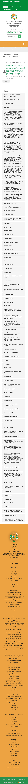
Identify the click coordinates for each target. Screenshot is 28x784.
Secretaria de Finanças (14, 600)
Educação (14, 740)
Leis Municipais (14, 573)
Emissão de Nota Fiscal (14, 690)
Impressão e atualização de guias (14, 641)
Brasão (14, 548)
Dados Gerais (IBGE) (14, 557)
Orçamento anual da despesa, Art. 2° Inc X (14, 645)
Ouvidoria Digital (7, 9)
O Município (14, 544)
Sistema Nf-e (14, 687)
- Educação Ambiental (14, 751)
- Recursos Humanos (14, 764)
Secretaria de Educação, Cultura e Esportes (14, 599)
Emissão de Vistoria (14, 678)
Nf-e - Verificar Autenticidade (14, 660)
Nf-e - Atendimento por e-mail (14, 664)
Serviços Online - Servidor (14, 694)
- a (7, 6)
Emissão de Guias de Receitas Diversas (14, 632)
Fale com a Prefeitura (17, 6)
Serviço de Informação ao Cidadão (14, 578)
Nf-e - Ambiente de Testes (14, 667)
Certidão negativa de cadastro (14, 636)
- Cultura (14, 760)
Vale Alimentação (14, 707)
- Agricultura (14, 753)
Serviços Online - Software (14, 714)
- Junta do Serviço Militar (14, 762)
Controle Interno (14, 608)
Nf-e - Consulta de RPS (14, 658)
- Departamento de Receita (14, 766)
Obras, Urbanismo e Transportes (13, 767)
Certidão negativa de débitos (14, 634)
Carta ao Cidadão (14, 733)
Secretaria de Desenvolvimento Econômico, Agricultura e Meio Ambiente (14, 597)
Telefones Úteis (14, 575)
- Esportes (14, 758)
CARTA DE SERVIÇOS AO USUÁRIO (14, 735)
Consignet (14, 705)
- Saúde (14, 757)
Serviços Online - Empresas (14, 655)
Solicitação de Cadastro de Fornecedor (14, 638)
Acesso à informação (7, 1)
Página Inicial (13, 48)
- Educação (14, 749)
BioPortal (14, 709)
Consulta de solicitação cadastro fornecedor (14, 640)
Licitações (14, 689)
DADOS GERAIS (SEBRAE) (14, 551)
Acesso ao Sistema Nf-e (14, 656)
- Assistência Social (14, 744)
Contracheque (14, 700)
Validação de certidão (14, 674)
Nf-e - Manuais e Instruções (14, 665)
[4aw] (19, 782)
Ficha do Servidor (14, 703)
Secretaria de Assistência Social (14, 594)
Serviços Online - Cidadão (14, 629)
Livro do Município (14, 549)
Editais (18, 48)
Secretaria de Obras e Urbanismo (14, 602)
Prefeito (14, 546)
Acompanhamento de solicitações (14, 698)
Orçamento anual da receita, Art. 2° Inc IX (14, 643)
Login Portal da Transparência (14, 696)
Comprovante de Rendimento (14, 702)
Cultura (14, 742)
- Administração (14, 746)
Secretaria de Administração (14, 592)
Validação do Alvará (14, 676)
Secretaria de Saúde (14, 604)
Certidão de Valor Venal (14, 669)
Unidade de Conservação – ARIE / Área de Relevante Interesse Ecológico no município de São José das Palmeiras (14, 554)
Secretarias (14, 590)
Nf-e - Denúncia (14, 662)
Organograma (14, 576)
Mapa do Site (17, 1)
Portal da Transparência (8, 4)
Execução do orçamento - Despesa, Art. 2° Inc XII (14, 649)
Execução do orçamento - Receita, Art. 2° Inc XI (14, 647)
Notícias (14, 739)
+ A (4, 6)
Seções (14, 571)
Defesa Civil (14, 755)
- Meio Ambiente (14, 748)
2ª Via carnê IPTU (14, 631)
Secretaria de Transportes (14, 606)
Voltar (14, 50)
